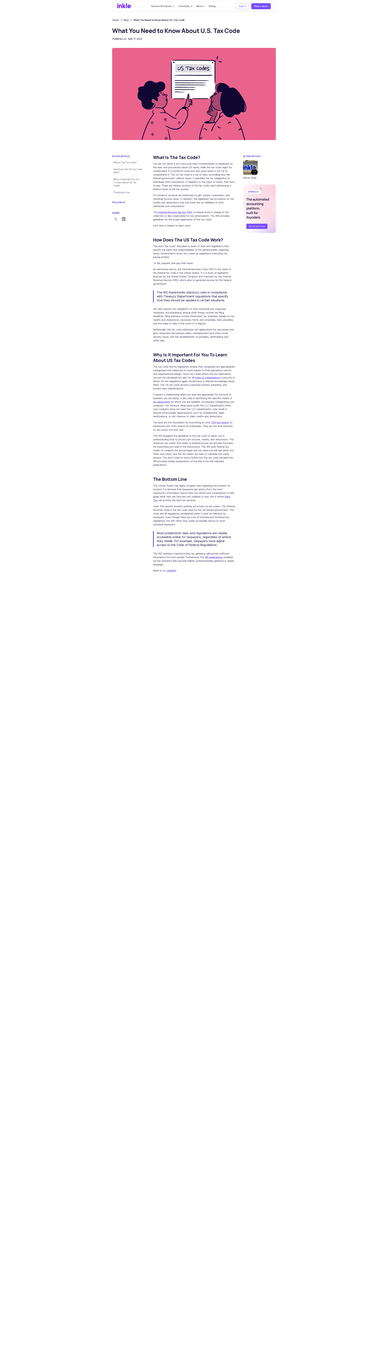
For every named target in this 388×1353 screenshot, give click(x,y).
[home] (124, 6)
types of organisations (207, 377)
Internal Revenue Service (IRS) (174, 212)
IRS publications (214, 557)
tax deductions (161, 401)
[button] (162, 6)
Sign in (242, 6)
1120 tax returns (220, 422)
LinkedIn (171, 570)
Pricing (212, 6)
